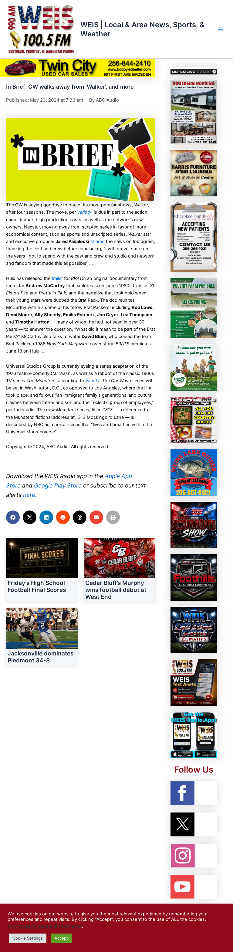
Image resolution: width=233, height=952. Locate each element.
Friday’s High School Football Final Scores (37, 586)
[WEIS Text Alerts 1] (194, 682)
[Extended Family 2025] (194, 367)
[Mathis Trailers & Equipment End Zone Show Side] (194, 629)
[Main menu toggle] (220, 29)
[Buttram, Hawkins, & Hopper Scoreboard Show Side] (194, 524)
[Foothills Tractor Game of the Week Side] (194, 577)
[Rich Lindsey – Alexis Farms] (194, 307)
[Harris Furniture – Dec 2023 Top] (194, 173)
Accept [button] (61, 938)
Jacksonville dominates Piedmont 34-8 (40, 657)
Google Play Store (58, 485)
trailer (57, 278)
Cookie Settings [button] (28, 938)
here (29, 494)
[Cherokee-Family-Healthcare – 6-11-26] (194, 237)
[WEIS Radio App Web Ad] (194, 734)
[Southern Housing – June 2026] (194, 112)
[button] (13, 517)
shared (97, 241)
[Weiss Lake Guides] (194, 472)
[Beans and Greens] (194, 419)
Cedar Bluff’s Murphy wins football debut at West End (115, 589)
